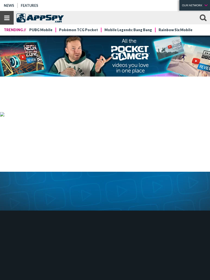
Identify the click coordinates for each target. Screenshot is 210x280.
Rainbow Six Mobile (175, 30)
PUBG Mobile (40, 30)
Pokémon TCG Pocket (78, 30)
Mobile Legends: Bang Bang (128, 30)
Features (29, 5)
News (9, 5)
